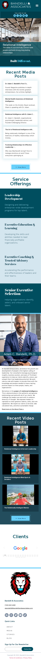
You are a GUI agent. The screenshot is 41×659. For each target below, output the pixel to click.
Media (9, 631)
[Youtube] (23, 15)
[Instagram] (17, 15)
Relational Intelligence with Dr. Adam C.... (19, 114)
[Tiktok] (26, 15)
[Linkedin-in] (7, 615)
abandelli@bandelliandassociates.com (19, 608)
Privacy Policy (27, 658)
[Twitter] (20, 15)
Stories (11, 634)
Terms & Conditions (15, 658)
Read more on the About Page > (13, 409)
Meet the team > (12, 363)
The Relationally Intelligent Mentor (16, 508)
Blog (9, 638)
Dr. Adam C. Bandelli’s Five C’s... (16, 84)
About (10, 627)
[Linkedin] (14, 15)
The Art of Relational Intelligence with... (19, 129)
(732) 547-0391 (10, 605)
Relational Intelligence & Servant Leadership (20, 449)
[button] (37, 5)
